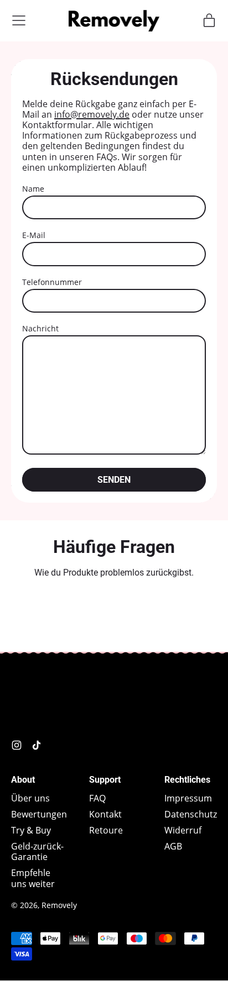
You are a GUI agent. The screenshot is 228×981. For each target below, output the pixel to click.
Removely (59, 905)
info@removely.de (91, 114)
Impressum (188, 798)
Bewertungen (39, 814)
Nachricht (40, 328)
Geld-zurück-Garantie (37, 851)
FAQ (97, 798)
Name (33, 188)
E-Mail (33, 235)
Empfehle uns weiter (33, 878)
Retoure (106, 830)
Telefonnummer (52, 282)
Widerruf (182, 830)
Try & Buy (31, 830)
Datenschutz (190, 814)
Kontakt (105, 814)
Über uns (30, 798)
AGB (173, 846)
